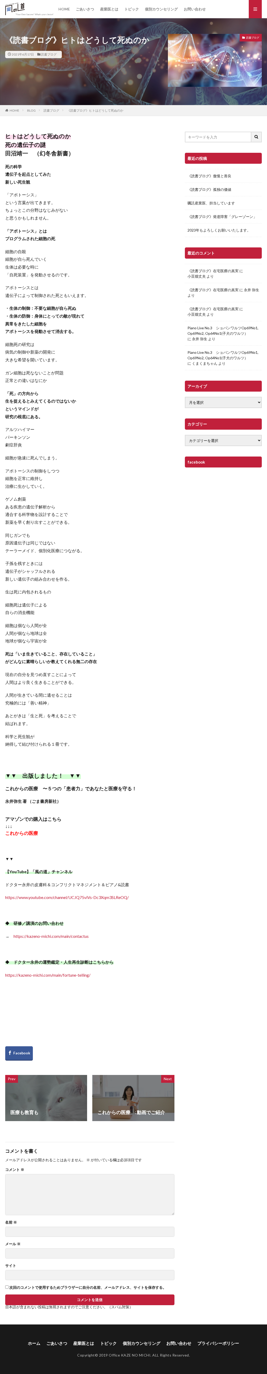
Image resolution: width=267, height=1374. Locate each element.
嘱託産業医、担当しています (211, 203)
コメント (14, 1169)
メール (13, 1244)
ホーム (34, 1343)
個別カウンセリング (161, 9)
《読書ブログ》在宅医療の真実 (213, 271)
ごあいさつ (85, 9)
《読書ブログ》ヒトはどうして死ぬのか (95, 110)
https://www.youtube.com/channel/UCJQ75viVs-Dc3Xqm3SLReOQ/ (67, 897)
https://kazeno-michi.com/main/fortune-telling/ (47, 974)
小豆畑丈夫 (196, 276)
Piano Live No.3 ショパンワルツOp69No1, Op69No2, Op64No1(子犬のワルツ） (222, 331)
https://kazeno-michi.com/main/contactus (51, 936)
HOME (64, 9)
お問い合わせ (195, 9)
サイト (10, 1265)
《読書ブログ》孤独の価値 (209, 189)
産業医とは (109, 9)
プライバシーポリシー (218, 1343)
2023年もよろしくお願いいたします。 (219, 230)
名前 (11, 1222)
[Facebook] (19, 1053)
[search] (256, 137)
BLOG (31, 110)
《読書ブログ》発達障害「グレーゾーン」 (222, 216)
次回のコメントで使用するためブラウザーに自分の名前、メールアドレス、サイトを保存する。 (87, 1287)
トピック (131, 9)
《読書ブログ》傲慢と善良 (209, 176)
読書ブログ (49, 54)
